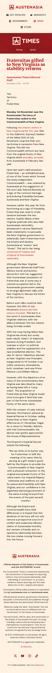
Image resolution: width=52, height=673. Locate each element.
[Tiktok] (36, 656)
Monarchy (39, 15)
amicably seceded (33, 157)
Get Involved (17, 15)
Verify (33, 49)
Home (19, 49)
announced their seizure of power (22, 311)
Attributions (26, 646)
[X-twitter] (15, 656)
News (39, 21)
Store (27, 27)
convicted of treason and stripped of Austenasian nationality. (21, 255)
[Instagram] (29, 656)
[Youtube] (22, 656)
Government (20, 21)
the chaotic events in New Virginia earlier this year (24, 129)
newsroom (39, 665)
